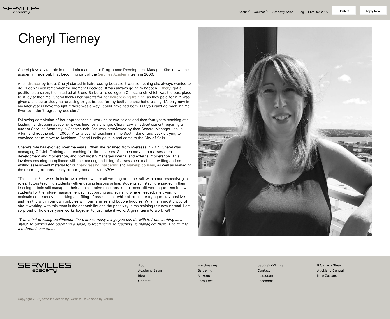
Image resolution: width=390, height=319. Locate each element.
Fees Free (205, 281)
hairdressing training (127, 97)
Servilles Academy (113, 74)
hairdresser (30, 83)
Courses (259, 12)
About (243, 12)
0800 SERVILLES (270, 265)
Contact (144, 281)
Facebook (265, 281)
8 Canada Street (329, 265)
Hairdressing (207, 265)
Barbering (205, 270)
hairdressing (89, 165)
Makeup (204, 275)
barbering (110, 165)
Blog (300, 12)
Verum (108, 299)
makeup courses (141, 165)
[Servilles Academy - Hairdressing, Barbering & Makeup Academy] (26, 10)
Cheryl (166, 88)
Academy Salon (282, 12)
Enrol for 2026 (318, 12)
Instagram (265, 275)
